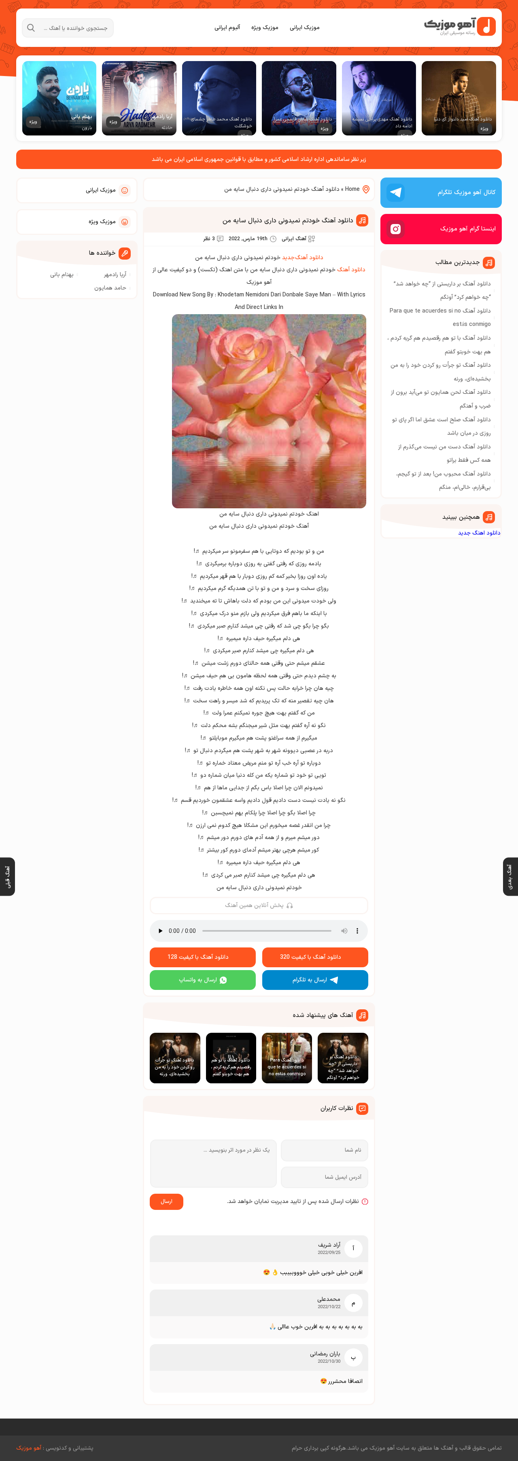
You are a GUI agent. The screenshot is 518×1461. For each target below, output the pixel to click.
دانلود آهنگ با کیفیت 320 (310, 957)
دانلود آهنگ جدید (302, 258)
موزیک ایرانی (305, 27)
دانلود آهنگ (351, 270)
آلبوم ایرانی (227, 27)
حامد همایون (110, 288)
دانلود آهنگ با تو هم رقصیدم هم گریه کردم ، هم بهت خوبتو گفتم (439, 345)
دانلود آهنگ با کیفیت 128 (198, 957)
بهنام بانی (62, 275)
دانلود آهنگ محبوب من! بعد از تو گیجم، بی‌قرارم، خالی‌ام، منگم (443, 481)
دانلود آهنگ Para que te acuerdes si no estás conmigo (440, 318)
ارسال (166, 1202)
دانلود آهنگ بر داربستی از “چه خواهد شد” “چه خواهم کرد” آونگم (442, 291)
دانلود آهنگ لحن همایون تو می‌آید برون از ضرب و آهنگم (441, 399)
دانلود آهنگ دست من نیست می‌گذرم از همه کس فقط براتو (444, 454)
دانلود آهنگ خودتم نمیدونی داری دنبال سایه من (288, 221)
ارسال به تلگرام (310, 980)
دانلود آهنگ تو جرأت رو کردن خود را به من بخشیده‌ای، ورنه (441, 372)
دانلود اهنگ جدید (479, 533)
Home (352, 189)
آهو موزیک (28, 1448)
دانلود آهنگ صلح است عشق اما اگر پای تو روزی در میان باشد (441, 427)
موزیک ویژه (264, 27)
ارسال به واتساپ (198, 980)
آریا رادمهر (115, 275)
